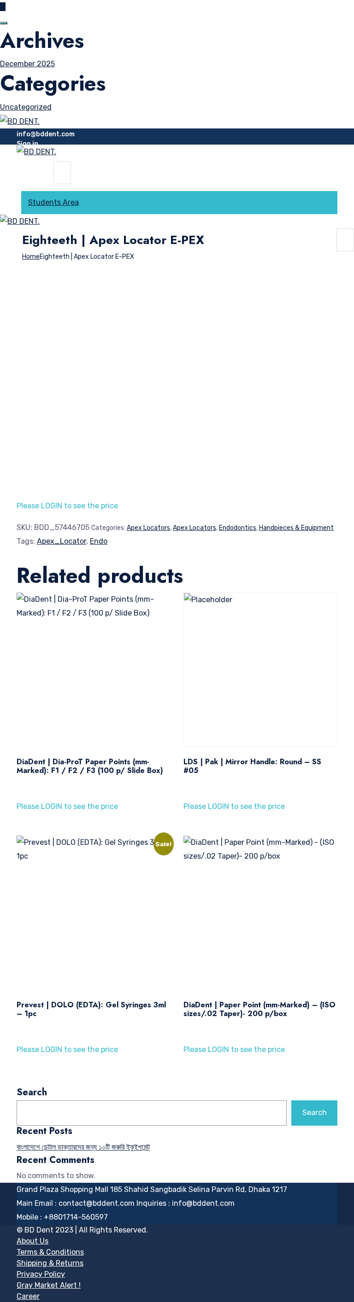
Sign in (27, 144)
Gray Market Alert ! (49, 1285)
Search (32, 1092)
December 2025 (27, 63)
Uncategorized (26, 107)
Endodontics (237, 528)
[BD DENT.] (20, 120)
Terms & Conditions (50, 1252)
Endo (98, 541)
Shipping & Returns (50, 1263)
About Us (32, 1241)
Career (28, 1296)
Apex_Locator (61, 541)
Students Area (53, 202)
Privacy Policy (41, 1274)
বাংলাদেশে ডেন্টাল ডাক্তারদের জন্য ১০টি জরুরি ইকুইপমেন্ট (83, 1147)
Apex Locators (148, 528)
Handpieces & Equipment (296, 528)
